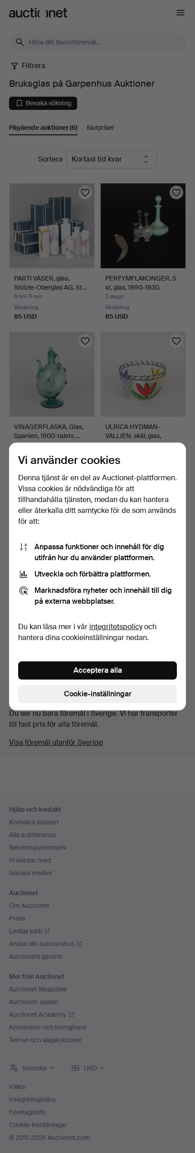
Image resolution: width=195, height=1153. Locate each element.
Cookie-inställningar (98, 694)
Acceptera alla (97, 670)
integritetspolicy (115, 626)
